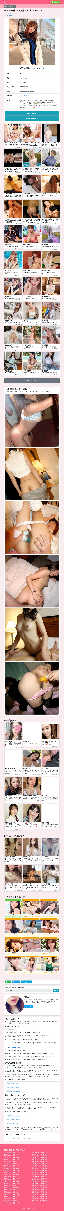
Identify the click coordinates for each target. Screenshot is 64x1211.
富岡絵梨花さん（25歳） (14, 1091)
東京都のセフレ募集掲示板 (11, 1166)
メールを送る (33, 113)
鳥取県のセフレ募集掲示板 (11, 1185)
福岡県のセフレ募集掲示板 (39, 1194)
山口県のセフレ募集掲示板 (11, 1190)
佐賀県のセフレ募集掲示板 (11, 1196)
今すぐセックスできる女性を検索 (14, 987)
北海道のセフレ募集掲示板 (11, 1153)
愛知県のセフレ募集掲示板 (11, 1177)
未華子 (17, 1098)
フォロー (29, 1006)
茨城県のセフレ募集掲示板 (39, 1159)
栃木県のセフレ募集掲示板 (11, 1161)
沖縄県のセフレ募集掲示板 (11, 1203)
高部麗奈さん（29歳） (13, 1123)
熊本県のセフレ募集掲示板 (11, 1198)
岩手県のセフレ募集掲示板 (11, 1155)
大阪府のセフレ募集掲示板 (11, 1181)
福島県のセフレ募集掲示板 (11, 1159)
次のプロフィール (32, 380)
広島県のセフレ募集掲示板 (39, 1187)
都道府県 (11, 6)
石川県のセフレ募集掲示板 (11, 1170)
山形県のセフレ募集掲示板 (39, 1157)
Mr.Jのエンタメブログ (13, 1138)
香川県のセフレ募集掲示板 (11, 1192)
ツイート (16, 982)
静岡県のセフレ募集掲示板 (39, 1174)
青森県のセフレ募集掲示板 (39, 1153)
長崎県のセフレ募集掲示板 (39, 1196)
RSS (8, 982)
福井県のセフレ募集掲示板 (39, 1170)
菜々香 (11, 1065)
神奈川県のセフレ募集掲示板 (40, 1166)
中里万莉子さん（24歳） (14, 1119)
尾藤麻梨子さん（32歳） (14, 1116)
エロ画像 (9, 15)
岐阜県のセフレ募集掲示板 (11, 1174)
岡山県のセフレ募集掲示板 (11, 1187)
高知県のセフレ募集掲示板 (11, 1194)
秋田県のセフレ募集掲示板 (11, 1157)
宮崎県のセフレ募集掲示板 (11, 1201)
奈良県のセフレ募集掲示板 (11, 1183)
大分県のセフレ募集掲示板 (39, 1198)
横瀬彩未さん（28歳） (13, 1083)
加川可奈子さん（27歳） (14, 1087)
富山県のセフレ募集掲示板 (39, 1168)
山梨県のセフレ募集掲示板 (11, 1172)
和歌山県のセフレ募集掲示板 (40, 1183)
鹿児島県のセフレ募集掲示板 (40, 1201)
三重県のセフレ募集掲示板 (39, 1177)
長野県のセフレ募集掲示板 (39, 1172)
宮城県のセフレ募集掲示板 (39, 1155)
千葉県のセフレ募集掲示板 (39, 1163)
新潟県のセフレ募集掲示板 (11, 1168)
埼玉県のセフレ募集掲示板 (11, 1163)
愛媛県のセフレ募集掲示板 (39, 1192)
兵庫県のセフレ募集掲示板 (39, 1181)
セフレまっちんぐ (25, 95)
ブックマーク (27, 982)
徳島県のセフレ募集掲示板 (39, 1190)
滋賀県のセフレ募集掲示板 (11, 1179)
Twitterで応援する (32, 118)
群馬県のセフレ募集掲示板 (39, 1161)
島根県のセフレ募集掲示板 (39, 1185)
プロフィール (11, 14)
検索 (56, 990)
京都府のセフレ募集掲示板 (39, 1179)
